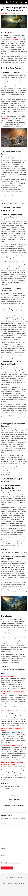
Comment (4, 823)
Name (3, 842)
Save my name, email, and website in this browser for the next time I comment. (13, 862)
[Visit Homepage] (14, 2)
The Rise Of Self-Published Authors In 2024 (15, 669)
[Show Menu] (2, 2)
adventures (15, 39)
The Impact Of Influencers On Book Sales (14, 203)
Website (3, 855)
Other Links (18, 879)
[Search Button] (26, 2)
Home (6, 877)
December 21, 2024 (15, 13)
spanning (6, 118)
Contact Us (19, 877)
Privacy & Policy (10, 879)
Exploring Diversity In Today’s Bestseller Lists (15, 552)
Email (3, 848)
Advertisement (12, 877)
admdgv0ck (5, 13)
